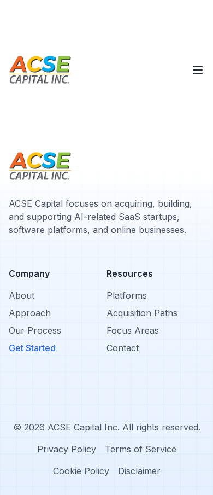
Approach (30, 312)
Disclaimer (139, 470)
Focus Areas (132, 330)
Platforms (126, 295)
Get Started (32, 347)
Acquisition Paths (141, 312)
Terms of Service (140, 449)
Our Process (35, 330)
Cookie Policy (81, 470)
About (21, 295)
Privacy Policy (66, 449)
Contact (122, 347)
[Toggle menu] (197, 70)
